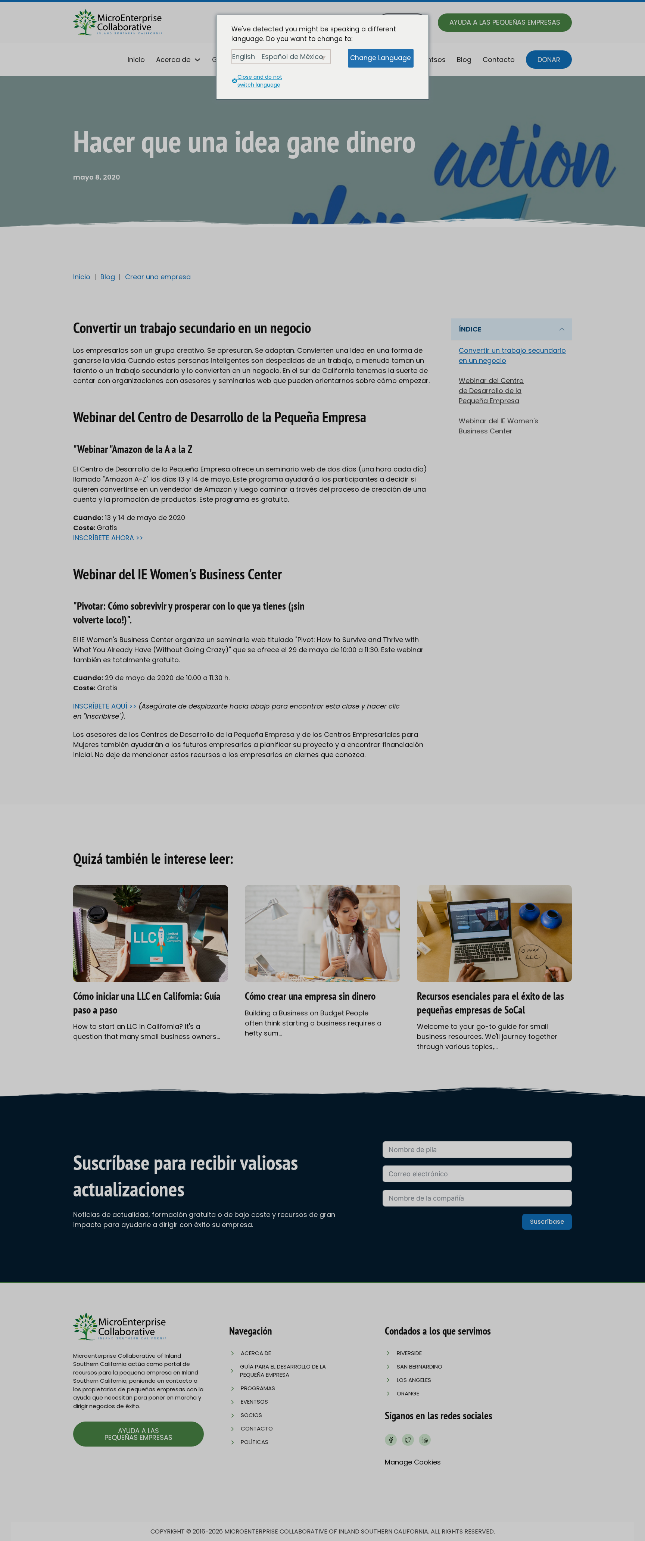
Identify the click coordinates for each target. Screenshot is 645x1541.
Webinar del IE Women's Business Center (498, 426)
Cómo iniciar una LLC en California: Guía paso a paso (147, 1002)
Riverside (409, 1353)
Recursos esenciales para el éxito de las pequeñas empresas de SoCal (490, 1002)
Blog (464, 59)
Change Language (380, 57)
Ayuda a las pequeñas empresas (504, 22)
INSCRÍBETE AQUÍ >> (105, 706)
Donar (549, 59)
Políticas (254, 1442)
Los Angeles (414, 1380)
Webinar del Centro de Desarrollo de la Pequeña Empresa (491, 390)
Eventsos (431, 59)
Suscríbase (547, 1221)
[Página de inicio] (117, 22)
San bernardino (419, 1366)
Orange (408, 1393)
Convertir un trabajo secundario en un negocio (512, 355)
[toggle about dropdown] (197, 59)
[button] (511, 329)
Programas (258, 1388)
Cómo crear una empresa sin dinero (310, 996)
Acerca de (173, 59)
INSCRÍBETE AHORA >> (108, 537)
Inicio (136, 59)
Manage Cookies (413, 1462)
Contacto (499, 59)
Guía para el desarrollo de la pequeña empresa (283, 1371)
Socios (251, 1415)
